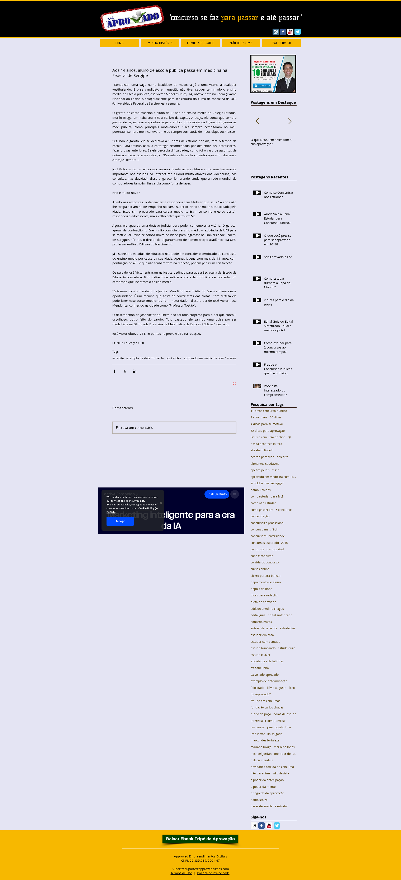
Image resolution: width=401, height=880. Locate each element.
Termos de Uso (181, 873)
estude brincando (263, 648)
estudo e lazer (260, 655)
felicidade (257, 688)
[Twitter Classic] (277, 825)
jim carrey (258, 727)
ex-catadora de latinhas (267, 661)
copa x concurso (262, 556)
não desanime (260, 773)
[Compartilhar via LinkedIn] (135, 371)
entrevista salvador (264, 628)
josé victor (173, 358)
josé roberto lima (279, 727)
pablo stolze (259, 800)
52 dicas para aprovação (268, 431)
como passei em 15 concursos (271, 510)
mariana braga (261, 747)
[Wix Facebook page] (283, 32)
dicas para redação (264, 595)
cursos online (260, 569)
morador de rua (285, 754)
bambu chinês (261, 490)
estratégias (287, 628)
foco (292, 688)
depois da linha (261, 589)
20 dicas (275, 417)
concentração (260, 516)
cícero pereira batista (265, 576)
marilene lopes (284, 747)
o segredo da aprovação (267, 793)
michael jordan (261, 754)
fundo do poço (261, 714)
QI (289, 437)
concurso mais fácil (264, 529)
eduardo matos (261, 622)
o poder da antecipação (267, 780)
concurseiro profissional (267, 523)
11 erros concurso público (269, 411)
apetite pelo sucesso (265, 470)
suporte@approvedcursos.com (207, 869)
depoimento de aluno (266, 582)
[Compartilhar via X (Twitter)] (125, 371)
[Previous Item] (257, 121)
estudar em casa (262, 635)
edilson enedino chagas (267, 609)
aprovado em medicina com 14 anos (210, 358)
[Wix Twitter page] (297, 32)
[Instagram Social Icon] (276, 32)
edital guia (258, 615)
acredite (118, 358)
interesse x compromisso (268, 721)
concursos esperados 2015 (269, 543)
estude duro (286, 648)
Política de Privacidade (213, 873)
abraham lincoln (262, 450)
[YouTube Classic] (290, 32)
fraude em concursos (265, 701)
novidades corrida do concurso (272, 767)
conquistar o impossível (267, 549)
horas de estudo (284, 714)
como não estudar (263, 503)
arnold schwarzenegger (267, 483)
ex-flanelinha (260, 668)
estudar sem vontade (265, 642)
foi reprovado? (261, 694)
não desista (281, 773)
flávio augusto (276, 688)
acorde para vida (262, 457)
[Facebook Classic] (261, 825)
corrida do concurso (265, 562)
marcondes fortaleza (265, 740)
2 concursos (259, 417)
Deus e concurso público (268, 437)
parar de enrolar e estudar (269, 806)
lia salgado (274, 734)
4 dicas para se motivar (267, 424)
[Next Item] (290, 121)
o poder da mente (263, 787)
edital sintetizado (280, 615)
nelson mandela (262, 760)
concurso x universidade (268, 536)
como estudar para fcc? (267, 496)
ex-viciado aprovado (265, 675)
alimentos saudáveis (265, 464)
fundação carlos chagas (267, 707)
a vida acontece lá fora (266, 444)
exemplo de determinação (145, 358)
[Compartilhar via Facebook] (114, 371)
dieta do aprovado (263, 602)
